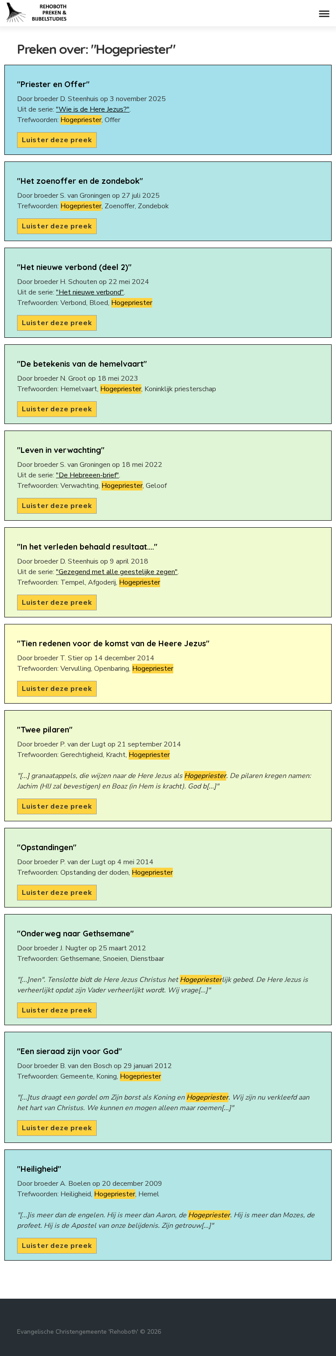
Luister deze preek (57, 140)
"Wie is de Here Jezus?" (93, 109)
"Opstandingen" (47, 847)
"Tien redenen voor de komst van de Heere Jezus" (113, 643)
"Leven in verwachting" (61, 450)
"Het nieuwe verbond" (90, 292)
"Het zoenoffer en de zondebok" (80, 181)
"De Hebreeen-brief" (87, 475)
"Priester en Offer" (53, 84)
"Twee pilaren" (45, 730)
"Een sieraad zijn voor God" (69, 1051)
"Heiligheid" (39, 1169)
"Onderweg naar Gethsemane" (75, 934)
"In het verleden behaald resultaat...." (87, 547)
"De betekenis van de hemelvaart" (82, 364)
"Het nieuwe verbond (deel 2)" (74, 267)
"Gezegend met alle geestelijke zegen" (117, 572)
